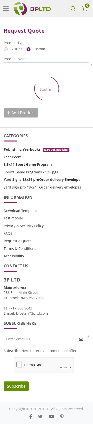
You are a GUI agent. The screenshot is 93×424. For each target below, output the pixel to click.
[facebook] (30, 417)
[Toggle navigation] (7, 8)
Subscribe (16, 386)
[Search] (73, 8)
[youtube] (51, 417)
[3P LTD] (32, 8)
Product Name (16, 58)
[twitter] (40, 417)
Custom (38, 49)
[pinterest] (62, 417)
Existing (16, 49)
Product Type (15, 42)
